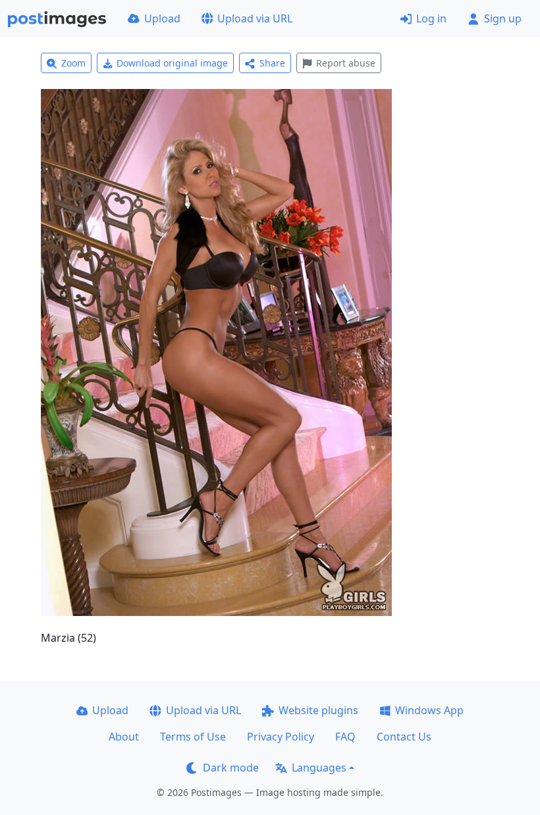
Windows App (429, 710)
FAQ (345, 736)
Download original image (172, 63)
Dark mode (231, 767)
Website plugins (318, 710)
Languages (319, 767)
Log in (431, 18)
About (124, 736)
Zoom (73, 63)
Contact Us (404, 736)
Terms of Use (193, 736)
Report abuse (345, 63)
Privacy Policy (280, 736)
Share (272, 63)
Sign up (503, 18)
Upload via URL (254, 18)
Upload (162, 18)
